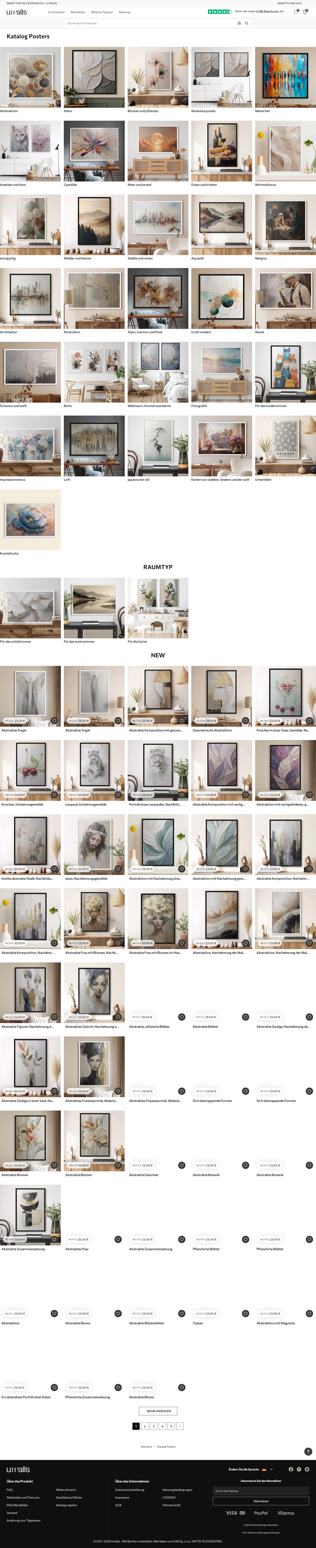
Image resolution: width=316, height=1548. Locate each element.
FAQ (10, 1489)
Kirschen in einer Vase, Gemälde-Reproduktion (283, 730)
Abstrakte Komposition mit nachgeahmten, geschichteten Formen (219, 804)
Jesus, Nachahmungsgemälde (86, 878)
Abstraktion (10, 1323)
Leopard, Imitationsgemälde (85, 804)
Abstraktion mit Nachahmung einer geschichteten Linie (156, 878)
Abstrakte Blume (77, 1323)
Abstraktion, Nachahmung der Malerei (219, 953)
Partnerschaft (172, 1505)
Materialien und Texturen (23, 1497)
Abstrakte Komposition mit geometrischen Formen (156, 730)
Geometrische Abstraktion (212, 730)
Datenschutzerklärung (129, 1489)
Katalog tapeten (66, 1505)
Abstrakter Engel (13, 730)
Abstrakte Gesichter (144, 1175)
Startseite (146, 1446)
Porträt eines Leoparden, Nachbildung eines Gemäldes (156, 804)
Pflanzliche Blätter (206, 1249)
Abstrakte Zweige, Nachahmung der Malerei (283, 1027)
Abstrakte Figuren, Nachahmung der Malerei (28, 1027)
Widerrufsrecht (66, 1489)
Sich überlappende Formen (212, 1101)
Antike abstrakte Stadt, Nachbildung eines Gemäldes (28, 878)
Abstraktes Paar (77, 1249)
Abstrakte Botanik (206, 1175)
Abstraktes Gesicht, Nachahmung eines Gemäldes (92, 1027)
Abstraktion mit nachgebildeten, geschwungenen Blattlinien (283, 804)
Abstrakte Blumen (14, 1175)
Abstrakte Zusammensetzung (23, 1249)
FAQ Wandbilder (17, 1505)
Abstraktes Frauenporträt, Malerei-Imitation (92, 1101)
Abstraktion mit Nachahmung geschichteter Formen (219, 878)
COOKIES (169, 1497)
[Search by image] (239, 23)
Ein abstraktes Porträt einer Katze (25, 1397)
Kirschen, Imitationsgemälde (22, 804)
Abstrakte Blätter (205, 1027)
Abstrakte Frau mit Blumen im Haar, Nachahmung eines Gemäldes (156, 953)
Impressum (122, 1497)
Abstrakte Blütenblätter (146, 1323)
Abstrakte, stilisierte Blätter (149, 1027)
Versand (12, 1512)
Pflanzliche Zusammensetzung (87, 1397)
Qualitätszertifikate (69, 1497)
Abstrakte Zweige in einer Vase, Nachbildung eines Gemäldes (28, 1101)
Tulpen (198, 1323)
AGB (118, 1505)
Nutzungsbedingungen (177, 1489)
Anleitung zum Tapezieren (23, 1520)
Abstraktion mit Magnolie (276, 1323)
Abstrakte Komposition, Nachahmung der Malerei (283, 878)
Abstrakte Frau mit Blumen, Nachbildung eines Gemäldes (92, 953)
